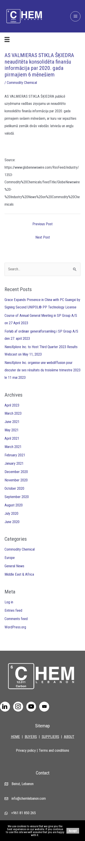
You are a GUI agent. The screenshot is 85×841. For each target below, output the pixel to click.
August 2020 (14, 505)
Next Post (42, 237)
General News (14, 566)
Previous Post (42, 224)
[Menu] (7, 39)
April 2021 (12, 438)
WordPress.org (15, 627)
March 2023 (13, 413)
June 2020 (12, 522)
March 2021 (13, 447)
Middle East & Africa (19, 574)
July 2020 (11, 513)
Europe (10, 558)
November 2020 (16, 480)
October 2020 (14, 488)
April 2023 (12, 405)
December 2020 (16, 472)
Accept (73, 830)
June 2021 (12, 422)
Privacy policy (26, 750)
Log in (9, 602)
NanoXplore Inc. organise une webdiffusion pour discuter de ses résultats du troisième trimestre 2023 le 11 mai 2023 (42, 370)
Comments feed (16, 619)
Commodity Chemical (22, 82)
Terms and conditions (54, 750)
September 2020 (17, 497)
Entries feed (13, 610)
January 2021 (14, 463)
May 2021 (12, 430)
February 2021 (15, 455)
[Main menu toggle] (75, 16)
